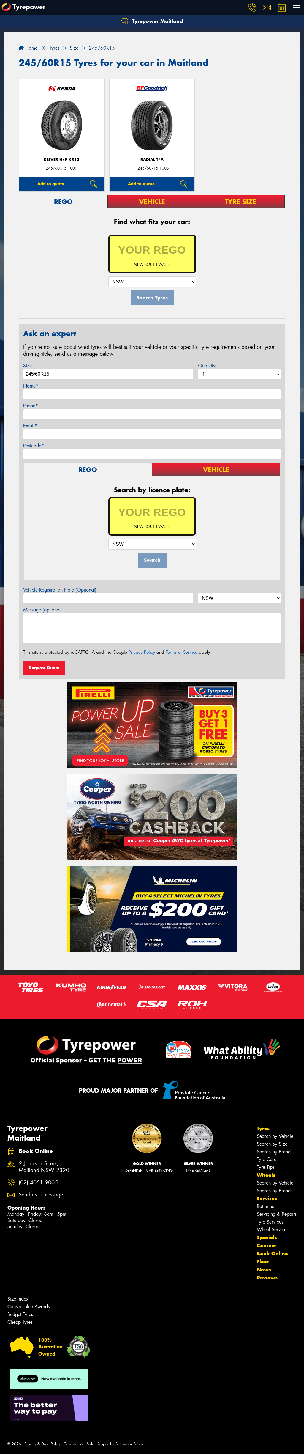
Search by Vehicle (275, 1136)
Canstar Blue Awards (28, 1307)
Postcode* (33, 446)
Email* (30, 426)
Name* (30, 386)
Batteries (265, 1206)
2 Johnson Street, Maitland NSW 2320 (44, 1167)
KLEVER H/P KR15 (62, 159)
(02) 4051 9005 (38, 1182)
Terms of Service (181, 652)
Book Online (272, 1253)
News (264, 1269)
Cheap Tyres (19, 1322)
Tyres (263, 1128)
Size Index (17, 1299)
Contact (266, 1245)
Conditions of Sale (79, 1444)
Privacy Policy (142, 652)
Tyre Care (266, 1159)
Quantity (207, 366)
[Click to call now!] (252, 7)
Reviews (267, 1277)
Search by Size (272, 1144)
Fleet (263, 1261)
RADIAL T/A (152, 159)
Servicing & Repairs (277, 1214)
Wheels (266, 1175)
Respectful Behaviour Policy (120, 1444)
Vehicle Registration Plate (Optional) (59, 590)
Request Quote (44, 667)
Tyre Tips (266, 1167)
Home (30, 48)
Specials (267, 1237)
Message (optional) (42, 610)
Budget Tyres (20, 1314)
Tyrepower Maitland (157, 21)
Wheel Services (272, 1229)
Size (27, 366)
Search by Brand (274, 1152)
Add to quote (50, 183)
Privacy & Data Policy (42, 1444)
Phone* (30, 406)
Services (267, 1198)
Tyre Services (270, 1222)
